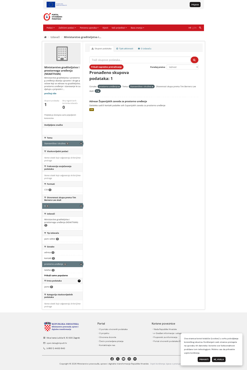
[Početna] (45, 37)
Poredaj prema (157, 67)
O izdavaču (145, 48)
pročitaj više (50, 93)
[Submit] (194, 60)
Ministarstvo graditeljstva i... (82, 37)
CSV (91, 110)
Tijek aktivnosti (125, 48)
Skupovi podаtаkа (102, 48)
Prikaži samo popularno (56, 275)
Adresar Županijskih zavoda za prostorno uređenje (118, 101)
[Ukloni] (119, 87)
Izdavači (55, 37)
